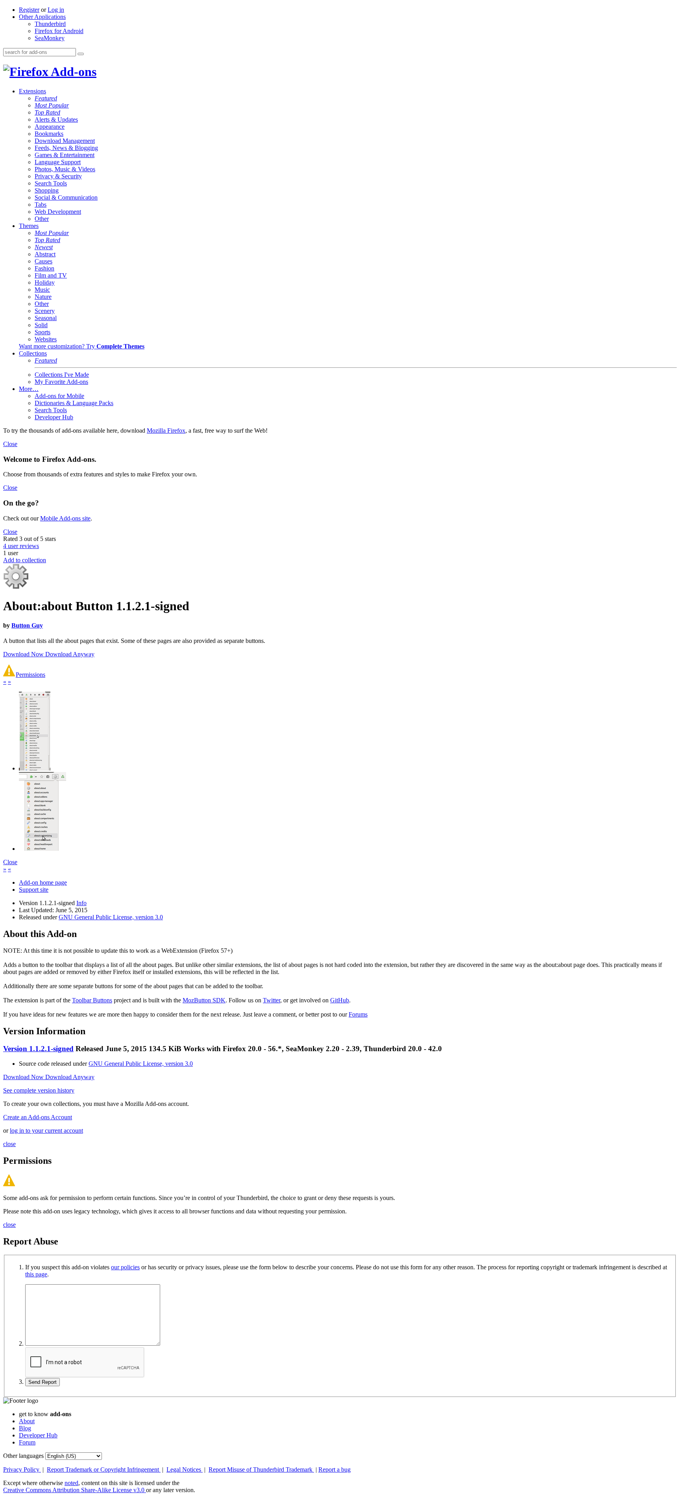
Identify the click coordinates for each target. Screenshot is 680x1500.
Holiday (45, 282)
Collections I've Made (62, 374)
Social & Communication (66, 197)
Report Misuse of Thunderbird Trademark (261, 1469)
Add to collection (24, 560)
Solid (41, 325)
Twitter (271, 1000)
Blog (25, 1428)
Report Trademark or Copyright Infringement (104, 1469)
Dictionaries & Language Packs (74, 403)
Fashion (44, 268)
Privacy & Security (58, 176)
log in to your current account (46, 1130)
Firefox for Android (59, 31)
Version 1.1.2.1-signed (38, 1048)
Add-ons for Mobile (59, 396)
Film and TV (51, 275)
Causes (43, 261)
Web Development (58, 211)
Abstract (45, 254)
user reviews (21, 546)
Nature (43, 296)
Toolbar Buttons (92, 1000)
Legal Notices (184, 1469)
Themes (29, 225)
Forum (27, 1442)
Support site (33, 889)
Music (42, 289)
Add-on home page (43, 882)
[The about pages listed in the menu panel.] (34, 768)
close (9, 1144)
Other (42, 218)
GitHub (339, 1000)
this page (36, 1274)
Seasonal (46, 318)
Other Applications (42, 16)
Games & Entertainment (64, 155)
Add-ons (72, 72)
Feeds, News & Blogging (66, 147)
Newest (44, 247)
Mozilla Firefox (166, 430)
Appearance (50, 126)
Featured (46, 98)
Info (81, 903)
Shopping (47, 190)
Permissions (30, 674)
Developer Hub (54, 417)
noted (71, 1483)
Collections (33, 353)
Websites (46, 339)
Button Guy (27, 625)
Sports (42, 332)
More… (29, 388)
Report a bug (334, 1469)
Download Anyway (69, 654)
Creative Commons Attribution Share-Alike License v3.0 (74, 1490)
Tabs (40, 204)
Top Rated (47, 112)
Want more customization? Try (81, 346)
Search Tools (51, 183)
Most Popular (52, 105)
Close (10, 444)
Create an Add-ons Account (37, 1117)
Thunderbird (50, 23)
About (27, 1421)
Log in (56, 9)
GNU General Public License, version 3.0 (111, 917)
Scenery (45, 310)
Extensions (32, 91)
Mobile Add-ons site (65, 518)
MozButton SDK (204, 1000)
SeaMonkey (50, 38)
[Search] (81, 54)
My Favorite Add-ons (61, 381)
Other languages (23, 1455)
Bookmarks (49, 133)
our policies (125, 1267)
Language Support (58, 162)
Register (29, 9)
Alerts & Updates (56, 119)
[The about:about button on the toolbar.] (42, 848)
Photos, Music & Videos (65, 169)
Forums (358, 1014)
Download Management (65, 140)
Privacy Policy (22, 1469)
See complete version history (38, 1090)
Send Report (42, 1382)
